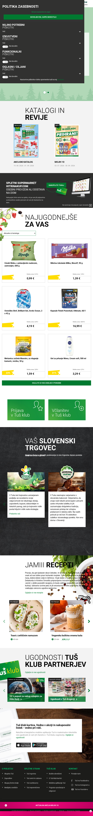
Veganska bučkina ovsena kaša (67, 635)
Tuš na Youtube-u (81, 789)
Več (3, 31)
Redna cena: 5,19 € (32, 274)
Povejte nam (76, 774)
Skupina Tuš (8, 774)
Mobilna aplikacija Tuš (57, 783)
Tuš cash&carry (32, 783)
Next (89, 503)
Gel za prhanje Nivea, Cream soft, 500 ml (68, 358)
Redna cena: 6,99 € (32, 322)
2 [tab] (48, 92)
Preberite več (14, 514)
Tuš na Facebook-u (82, 781)
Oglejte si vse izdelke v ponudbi (46, 383)
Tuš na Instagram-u (82, 785)
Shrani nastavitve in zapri (40, 12)
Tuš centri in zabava (34, 778)
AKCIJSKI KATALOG (23, 162)
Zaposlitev (8, 778)
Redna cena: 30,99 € (79, 322)
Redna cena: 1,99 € (78, 274)
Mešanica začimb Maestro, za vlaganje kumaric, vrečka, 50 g (21, 359)
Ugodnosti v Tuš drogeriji (62, 699)
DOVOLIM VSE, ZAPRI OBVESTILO (43, 17)
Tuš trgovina (31, 774)
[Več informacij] (26, 410)
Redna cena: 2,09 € (32, 369)
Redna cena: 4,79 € (78, 369)
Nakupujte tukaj (56, 185)
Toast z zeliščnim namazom (24, 635)
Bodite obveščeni (55, 774)
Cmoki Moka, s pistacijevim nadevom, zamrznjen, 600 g (20, 264)
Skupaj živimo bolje (11, 783)
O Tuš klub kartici (55, 778)
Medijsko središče (11, 788)
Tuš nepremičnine (33, 788)
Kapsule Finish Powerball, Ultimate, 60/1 (68, 311)
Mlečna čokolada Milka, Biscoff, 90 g (66, 263)
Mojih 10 (59, 162)
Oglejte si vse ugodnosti (35, 672)
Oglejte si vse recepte (34, 593)
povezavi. (60, 80)
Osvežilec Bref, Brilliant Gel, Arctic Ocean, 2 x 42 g (23, 312)
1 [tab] (44, 92)
